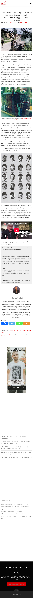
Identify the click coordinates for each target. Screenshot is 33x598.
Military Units (19, 509)
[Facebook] (4, 323)
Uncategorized (20, 511)
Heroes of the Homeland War (8, 506)
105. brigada (11, 334)
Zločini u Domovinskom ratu (23, 516)
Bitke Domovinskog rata (22, 504)
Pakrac (24, 334)
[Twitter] (12, 323)
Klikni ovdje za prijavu (16, 584)
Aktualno (13, 330)
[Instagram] (17, 572)
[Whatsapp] (19, 323)
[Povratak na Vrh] (16, 591)
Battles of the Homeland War (8, 504)
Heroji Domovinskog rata (22, 506)
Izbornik (30, 2)
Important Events (5, 509)
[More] (26, 323)
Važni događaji (20, 514)
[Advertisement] (16, 412)
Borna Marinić (23, 22)
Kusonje (18, 334)
